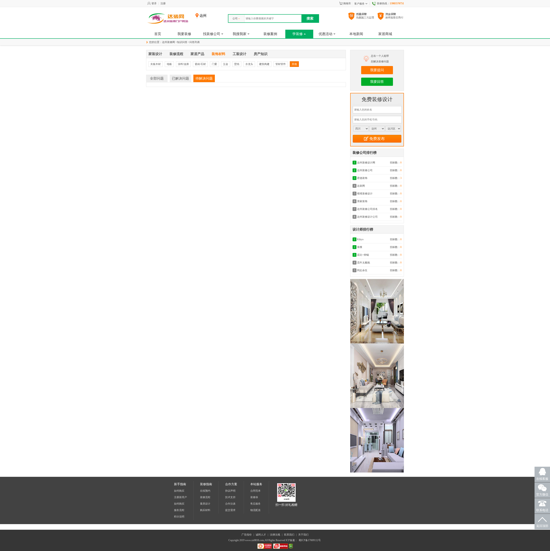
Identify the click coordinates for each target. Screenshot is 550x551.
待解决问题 (204, 78)
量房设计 (205, 503)
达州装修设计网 (366, 162)
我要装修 (184, 34)
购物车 (347, 3)
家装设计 (155, 54)
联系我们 (289, 534)
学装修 (297, 34)
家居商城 (385, 34)
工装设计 (239, 54)
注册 (163, 3)
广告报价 (246, 534)
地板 (169, 64)
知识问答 (182, 42)
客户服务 (359, 3)
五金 (225, 64)
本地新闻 (356, 34)
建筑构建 (264, 64)
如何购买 (179, 490)
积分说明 (179, 516)
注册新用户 (180, 497)
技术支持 (230, 497)
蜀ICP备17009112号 (310, 540)
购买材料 (205, 510)
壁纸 (236, 64)
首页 (157, 34)
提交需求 (230, 510)
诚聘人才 (261, 534)
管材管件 (280, 64)
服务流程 (179, 510)
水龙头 (249, 64)
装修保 (254, 497)
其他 (294, 64)
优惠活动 (325, 34)
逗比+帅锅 (363, 254)
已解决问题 (180, 78)
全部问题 (157, 78)
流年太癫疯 (363, 262)
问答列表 (194, 42)
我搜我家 (239, 34)
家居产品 (197, 54)
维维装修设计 (365, 193)
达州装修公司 (365, 170)
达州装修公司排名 (367, 209)
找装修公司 (211, 34)
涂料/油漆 (183, 64)
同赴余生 (362, 270)
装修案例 (270, 34)
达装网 (361, 185)
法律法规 (275, 534)
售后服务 (255, 503)
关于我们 (303, 534)
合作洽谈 (230, 503)
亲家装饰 (362, 201)
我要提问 (377, 70)
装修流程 (176, 54)
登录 (154, 3)
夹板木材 (155, 64)
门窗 (214, 64)
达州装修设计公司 (367, 216)
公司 (235, 18)
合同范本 (255, 490)
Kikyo (360, 239)
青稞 (359, 247)
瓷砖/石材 (200, 64)
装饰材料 (218, 54)
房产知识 (260, 54)
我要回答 (377, 81)
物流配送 (255, 510)
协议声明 (230, 490)
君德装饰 (362, 178)
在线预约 (205, 490)
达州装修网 (168, 42)
